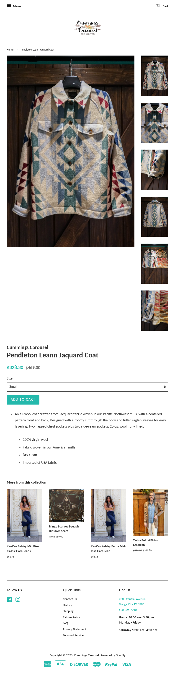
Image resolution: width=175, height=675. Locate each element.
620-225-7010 (128, 610)
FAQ (65, 623)
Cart (165, 6)
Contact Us (70, 599)
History (67, 605)
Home (10, 49)
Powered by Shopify (112, 655)
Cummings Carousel (86, 655)
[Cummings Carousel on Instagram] (17, 600)
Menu (16, 6)
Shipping (68, 611)
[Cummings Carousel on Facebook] (9, 600)
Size (10, 378)
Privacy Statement (74, 629)
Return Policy (71, 617)
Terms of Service (73, 635)
